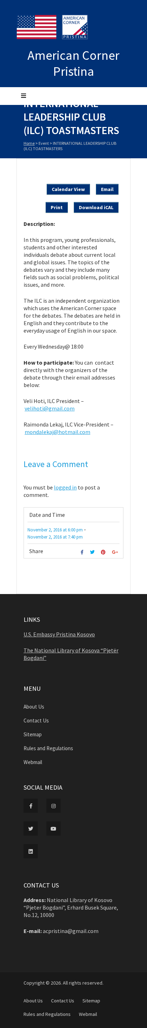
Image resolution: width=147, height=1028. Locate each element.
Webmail (33, 762)
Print (57, 207)
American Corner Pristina (73, 63)
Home (29, 143)
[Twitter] (93, 552)
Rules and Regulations (48, 748)
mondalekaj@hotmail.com (57, 431)
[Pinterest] (104, 552)
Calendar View (68, 189)
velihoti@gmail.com (50, 408)
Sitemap (33, 734)
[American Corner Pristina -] (54, 28)
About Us (34, 706)
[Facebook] (83, 552)
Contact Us (36, 720)
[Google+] (116, 552)
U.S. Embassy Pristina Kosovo (59, 634)
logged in (65, 487)
